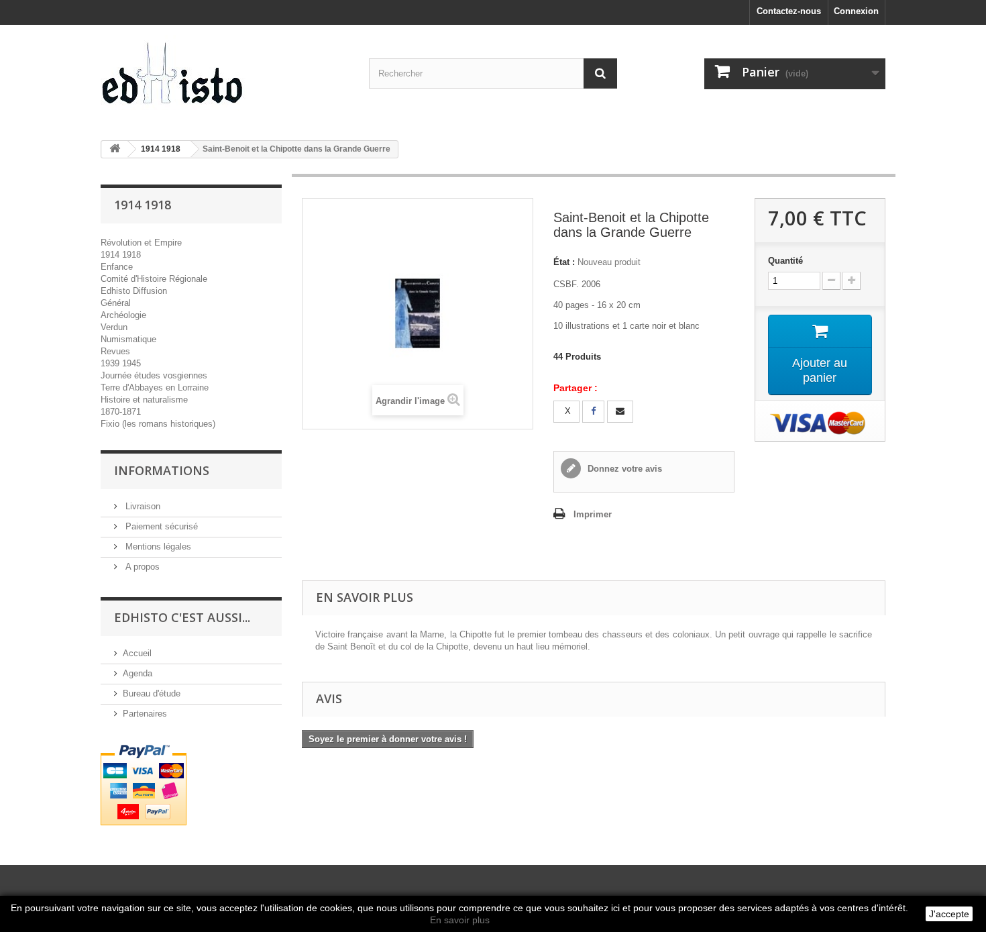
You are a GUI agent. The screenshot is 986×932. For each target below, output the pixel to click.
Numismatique (128, 339)
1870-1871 (121, 412)
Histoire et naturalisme (144, 400)
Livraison (141, 506)
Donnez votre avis (623, 469)
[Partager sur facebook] (593, 412)
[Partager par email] (620, 412)
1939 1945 (121, 363)
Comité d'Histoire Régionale (154, 279)
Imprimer (592, 514)
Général (116, 303)
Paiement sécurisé (160, 526)
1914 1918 (121, 255)
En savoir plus (460, 920)
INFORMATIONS (161, 470)
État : (564, 262)
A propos (141, 567)
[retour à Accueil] (114, 149)
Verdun (114, 327)
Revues (115, 351)
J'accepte (949, 914)
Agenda (137, 673)
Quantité (785, 261)
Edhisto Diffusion (134, 291)
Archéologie (123, 315)
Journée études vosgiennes (154, 375)
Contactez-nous (789, 11)
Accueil (137, 653)
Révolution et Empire (141, 243)
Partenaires (145, 714)
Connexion (856, 11)
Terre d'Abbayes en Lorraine (155, 387)
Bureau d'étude (151, 693)
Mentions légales (157, 546)
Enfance (117, 267)
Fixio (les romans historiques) (158, 424)
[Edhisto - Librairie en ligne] (225, 77)
